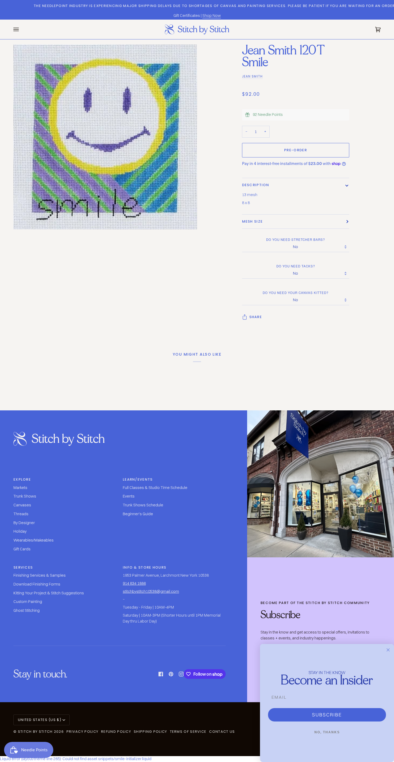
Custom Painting (27, 601)
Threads (20, 513)
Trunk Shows (24, 496)
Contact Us (222, 731)
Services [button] (23, 567)
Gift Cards (22, 549)
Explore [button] (22, 479)
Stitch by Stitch (35, 731)
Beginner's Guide (138, 513)
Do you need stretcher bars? (295, 239)
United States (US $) (39, 719)
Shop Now (211, 15)
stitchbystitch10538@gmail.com (151, 591)
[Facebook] (160, 674)
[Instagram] (181, 674)
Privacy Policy (82, 731)
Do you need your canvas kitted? (295, 292)
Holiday (20, 531)
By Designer (24, 522)
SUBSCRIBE (327, 715)
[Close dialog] (388, 650)
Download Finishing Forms (36, 584)
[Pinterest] (171, 674)
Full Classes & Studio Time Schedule (155, 487)
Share (255, 316)
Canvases (22, 505)
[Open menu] (21, 29)
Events (129, 496)
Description (255, 184)
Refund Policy (116, 731)
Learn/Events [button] (138, 479)
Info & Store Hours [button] (144, 567)
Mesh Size (252, 221)
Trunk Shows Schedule (143, 505)
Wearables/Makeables (33, 540)
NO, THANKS (327, 732)
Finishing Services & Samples (39, 575)
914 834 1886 (134, 583)
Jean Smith (252, 76)
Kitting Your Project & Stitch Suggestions (48, 593)
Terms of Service (188, 731)
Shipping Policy (150, 731)
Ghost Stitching (26, 610)
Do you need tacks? (295, 266)
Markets (20, 487)
